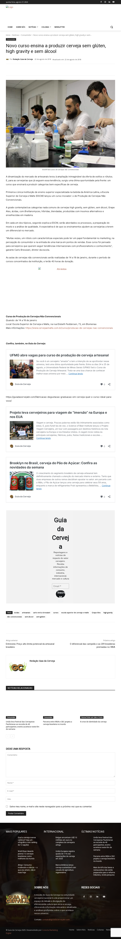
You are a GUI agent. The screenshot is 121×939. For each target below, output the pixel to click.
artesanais (26, 612)
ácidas (16, 612)
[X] (40, 70)
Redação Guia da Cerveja (23, 59)
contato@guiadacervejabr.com (56, 919)
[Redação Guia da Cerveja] (8, 59)
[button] (111, 27)
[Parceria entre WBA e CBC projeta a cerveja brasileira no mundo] (60, 706)
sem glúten (40, 617)
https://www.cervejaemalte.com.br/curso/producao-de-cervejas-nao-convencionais (69, 328)
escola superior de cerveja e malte (75, 612)
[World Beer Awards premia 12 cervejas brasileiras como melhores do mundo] (11, 853)
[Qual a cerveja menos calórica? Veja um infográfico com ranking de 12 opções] (11, 839)
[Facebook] (101, 2)
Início (8, 35)
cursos (55, 612)
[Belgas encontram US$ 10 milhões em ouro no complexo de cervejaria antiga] (49, 839)
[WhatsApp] (47, 70)
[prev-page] (8, 736)
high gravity (108, 612)
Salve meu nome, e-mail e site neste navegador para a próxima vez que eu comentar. (51, 806)
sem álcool (29, 617)
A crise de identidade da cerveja (93, 722)
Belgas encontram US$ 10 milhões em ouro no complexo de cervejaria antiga (66, 841)
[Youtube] (113, 2)
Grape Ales (96, 612)
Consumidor (26, 35)
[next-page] (12, 736)
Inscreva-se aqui (61, 594)
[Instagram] (105, 2)
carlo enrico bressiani (41, 612)
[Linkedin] (109, 2)
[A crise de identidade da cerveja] (97, 706)
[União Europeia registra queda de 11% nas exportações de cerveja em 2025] (49, 853)
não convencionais (14, 617)
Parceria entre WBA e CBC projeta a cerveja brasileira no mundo (57, 723)
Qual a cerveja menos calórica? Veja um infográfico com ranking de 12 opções (27, 841)
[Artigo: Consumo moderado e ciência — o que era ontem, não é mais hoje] (11, 867)
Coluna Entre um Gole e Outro (92, 717)
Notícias (15, 35)
